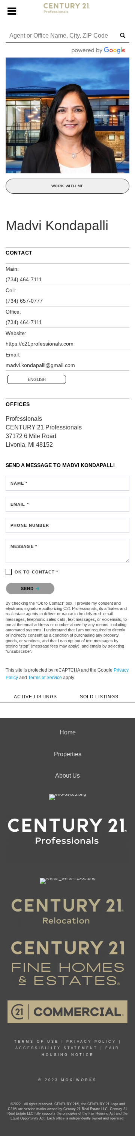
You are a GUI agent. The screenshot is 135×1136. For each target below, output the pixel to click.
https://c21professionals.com (40, 344)
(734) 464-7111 (24, 279)
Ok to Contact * (36, 572)
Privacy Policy (91, 1041)
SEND (28, 588)
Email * (19, 504)
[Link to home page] (68, 11)
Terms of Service (45, 677)
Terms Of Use (36, 1041)
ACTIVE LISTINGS (35, 696)
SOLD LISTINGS (99, 696)
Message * (23, 546)
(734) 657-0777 (24, 301)
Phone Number (29, 525)
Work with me (67, 186)
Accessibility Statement (56, 1048)
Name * (19, 483)
